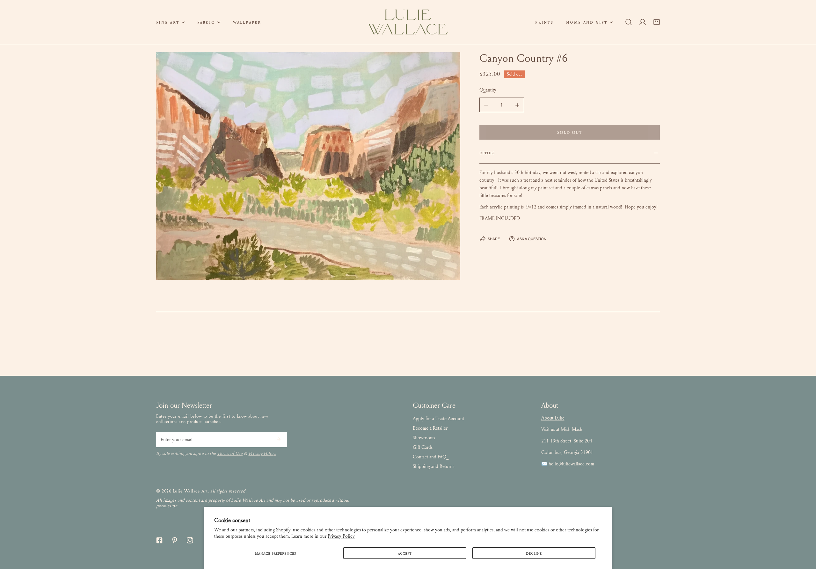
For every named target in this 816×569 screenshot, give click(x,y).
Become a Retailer (430, 428)
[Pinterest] (174, 540)
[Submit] (278, 439)
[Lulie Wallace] (408, 22)
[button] (170, 22)
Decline (534, 553)
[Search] (629, 22)
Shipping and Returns (433, 466)
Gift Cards (423, 447)
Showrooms (424, 438)
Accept (405, 553)
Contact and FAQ (429, 457)
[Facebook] (159, 540)
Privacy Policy (341, 536)
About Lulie (553, 418)
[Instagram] (190, 540)
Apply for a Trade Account (438, 418)
